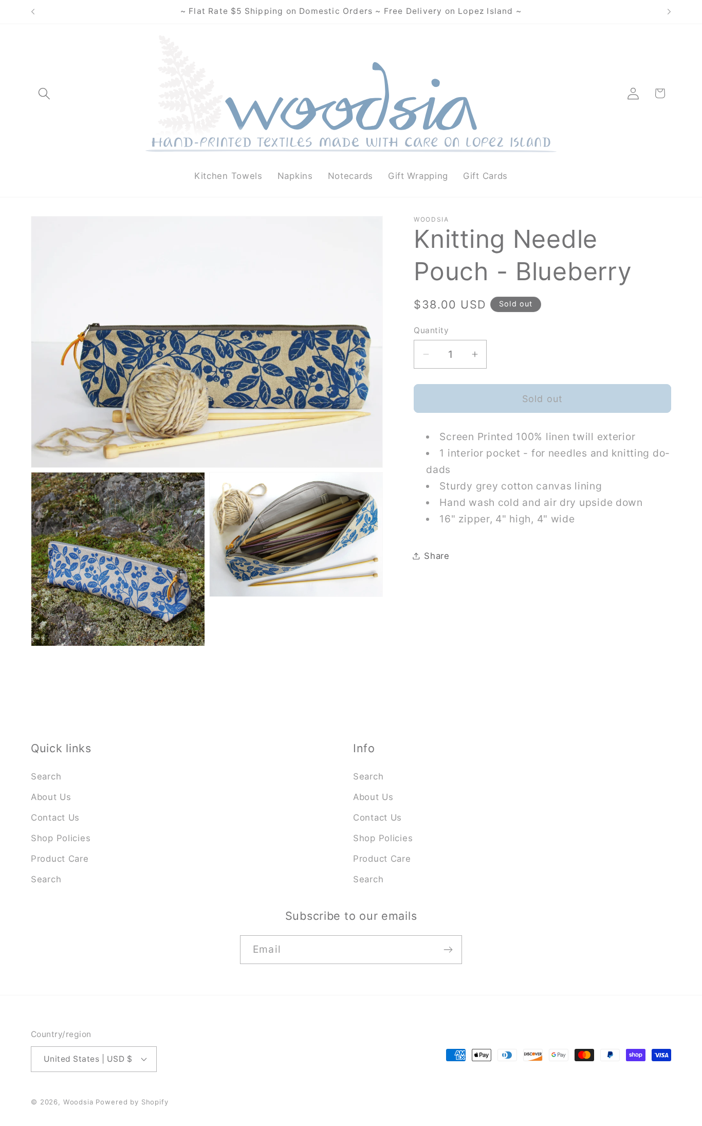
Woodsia (78, 1102)
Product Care (60, 858)
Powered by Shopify (132, 1102)
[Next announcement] (669, 12)
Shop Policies (60, 838)
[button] (44, 93)
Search (46, 776)
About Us (51, 797)
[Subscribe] (447, 949)
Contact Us (55, 817)
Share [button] (437, 555)
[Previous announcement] (33, 12)
